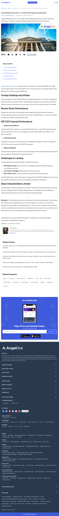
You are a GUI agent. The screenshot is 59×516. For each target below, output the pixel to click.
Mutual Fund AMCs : (7, 470)
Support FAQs (15, 403)
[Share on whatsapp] (12, 54)
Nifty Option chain (7, 446)
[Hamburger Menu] (57, 2)
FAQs (30, 499)
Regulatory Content (17, 496)
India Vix (13, 437)
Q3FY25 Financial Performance (11, 73)
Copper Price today (7, 465)
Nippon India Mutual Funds (9, 473)
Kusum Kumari (10, 15)
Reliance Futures (37, 441)
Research (43, 282)
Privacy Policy (42, 499)
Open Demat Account (32, 2)
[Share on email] (24, 54)
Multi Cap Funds (6, 479)
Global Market (30, 278)
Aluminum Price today (19, 465)
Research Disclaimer (7, 496)
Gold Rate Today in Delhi (22, 452)
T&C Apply (35, 499)
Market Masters (47, 278)
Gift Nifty (19, 437)
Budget (5, 278)
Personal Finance (24, 282)
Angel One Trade (14, 422)
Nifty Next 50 (31, 435)
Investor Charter (35, 501)
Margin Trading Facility (33, 422)
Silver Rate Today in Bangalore (26, 459)
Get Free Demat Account (29, 514)
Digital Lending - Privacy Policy (9, 501)
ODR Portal (28, 503)
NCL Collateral (5, 503)
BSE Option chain (7, 448)
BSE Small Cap (6, 437)
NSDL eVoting (21, 503)
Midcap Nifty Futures (26, 441)
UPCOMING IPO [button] (5, 392)
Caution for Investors (7, 506)
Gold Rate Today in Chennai (36, 452)
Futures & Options (21, 278)
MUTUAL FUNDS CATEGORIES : (9, 476)
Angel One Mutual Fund (8, 471)
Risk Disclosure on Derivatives (40, 503)
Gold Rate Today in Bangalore (25, 454)
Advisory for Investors (45, 501)
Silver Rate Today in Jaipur (9, 460)
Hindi (37, 278)
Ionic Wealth (13, 417)
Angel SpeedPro (22, 422)
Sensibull (4, 426)
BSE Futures (46, 441)
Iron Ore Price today (50, 465)
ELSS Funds (5, 478)
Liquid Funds (13, 478)
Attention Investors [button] (8, 486)
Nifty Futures (6, 441)
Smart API (42, 422)
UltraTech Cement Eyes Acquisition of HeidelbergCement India (20, 267)
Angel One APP (6, 422)
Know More (13, 233)
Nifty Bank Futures (15, 441)
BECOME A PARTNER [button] (7, 384)
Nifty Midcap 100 (40, 435)
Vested (20, 426)
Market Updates (6, 282)
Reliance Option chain (45, 446)
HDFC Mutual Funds (39, 471)
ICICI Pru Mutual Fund (51, 471)
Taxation (5, 286)
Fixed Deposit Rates (50, 422)
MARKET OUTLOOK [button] (6, 388)
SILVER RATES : (5, 457)
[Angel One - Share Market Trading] (6, 2)
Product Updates (34, 282)
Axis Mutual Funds (29, 471)
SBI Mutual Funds (19, 471)
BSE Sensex (48, 435)
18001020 (6, 403)
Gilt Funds (39, 478)
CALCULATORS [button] (5, 372)
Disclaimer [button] (5, 492)
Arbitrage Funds (31, 478)
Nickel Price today (39, 465)
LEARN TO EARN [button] (6, 381)
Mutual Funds (15, 282)
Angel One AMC (6, 417)
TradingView (26, 426)
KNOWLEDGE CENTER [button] (7, 376)
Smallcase (10, 426)
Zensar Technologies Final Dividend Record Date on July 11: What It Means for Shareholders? (28, 262)
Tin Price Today (6, 467)
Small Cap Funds (22, 478)
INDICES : (4, 433)
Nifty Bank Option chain (18, 446)
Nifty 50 (4, 435)
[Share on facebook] (20, 54)
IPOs (41, 278)
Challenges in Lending (9, 76)
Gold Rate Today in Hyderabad (10, 454)
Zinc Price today (30, 465)
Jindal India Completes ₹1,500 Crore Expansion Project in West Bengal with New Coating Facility (29, 252)
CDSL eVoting (13, 503)
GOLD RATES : (5, 451)
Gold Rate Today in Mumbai (9, 452)
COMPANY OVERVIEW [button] (7, 365)
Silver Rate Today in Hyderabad (10, 459)
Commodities (12, 278)
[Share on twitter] (16, 54)
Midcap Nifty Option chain (32, 446)
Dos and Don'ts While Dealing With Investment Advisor (14, 499)
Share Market (50, 282)
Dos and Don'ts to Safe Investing (31, 496)
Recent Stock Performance (10, 70)
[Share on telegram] (8, 54)
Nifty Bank (10, 435)
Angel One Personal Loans (24, 501)
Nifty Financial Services (20, 435)
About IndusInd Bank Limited (10, 78)
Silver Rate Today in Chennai (41, 459)
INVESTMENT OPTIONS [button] (7, 368)
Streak (15, 426)
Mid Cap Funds (46, 478)
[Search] (55, 2)
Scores (42, 496)
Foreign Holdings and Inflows (10, 67)
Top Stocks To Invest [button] (8, 397)
